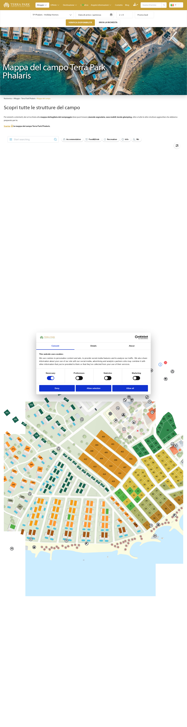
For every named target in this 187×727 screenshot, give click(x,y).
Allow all (130, 388)
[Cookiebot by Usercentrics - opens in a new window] (137, 337)
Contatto (119, 5)
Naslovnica (8, 99)
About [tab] (131, 346)
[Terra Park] (17, 5)
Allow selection (93, 388)
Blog (127, 5)
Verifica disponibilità (80, 22)
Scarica (7, 126)
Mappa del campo (44, 99)
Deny (57, 388)
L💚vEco (84, 5)
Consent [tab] (55, 346)
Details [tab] (93, 346)
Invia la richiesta (108, 22)
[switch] (79, 378)
